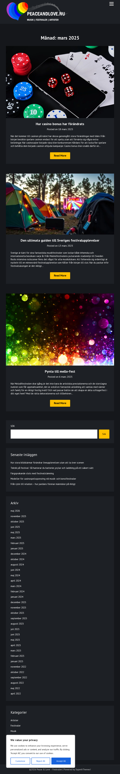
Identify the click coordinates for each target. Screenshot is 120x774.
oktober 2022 (17, 672)
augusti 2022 (17, 682)
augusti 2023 (17, 623)
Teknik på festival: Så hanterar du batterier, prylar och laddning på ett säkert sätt (52, 467)
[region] (40, 751)
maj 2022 (15, 688)
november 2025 (18, 516)
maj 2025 (15, 532)
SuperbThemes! (83, 769)
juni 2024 (15, 569)
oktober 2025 (17, 521)
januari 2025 (17, 548)
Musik (13, 731)
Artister (14, 720)
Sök (13, 426)
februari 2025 (17, 543)
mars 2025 (16, 537)
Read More (60, 155)
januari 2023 (17, 661)
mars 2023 (16, 650)
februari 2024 (17, 591)
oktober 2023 (17, 612)
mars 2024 (16, 586)
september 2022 (19, 677)
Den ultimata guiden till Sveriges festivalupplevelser (60, 240)
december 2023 (18, 602)
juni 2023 (15, 634)
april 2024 (16, 580)
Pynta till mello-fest (60, 371)
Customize (20, 761)
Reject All (40, 761)
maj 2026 (15, 510)
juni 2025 (15, 526)
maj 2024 (15, 575)
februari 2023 (17, 655)
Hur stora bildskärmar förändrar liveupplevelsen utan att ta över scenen (47, 462)
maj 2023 (15, 639)
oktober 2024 (17, 559)
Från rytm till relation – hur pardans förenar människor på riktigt (43, 484)
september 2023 (19, 618)
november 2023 (18, 607)
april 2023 (16, 645)
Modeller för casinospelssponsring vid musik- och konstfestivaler (43, 478)
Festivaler (16, 725)
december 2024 (18, 553)
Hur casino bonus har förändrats (60, 124)
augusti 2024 (17, 564)
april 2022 (16, 693)
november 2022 (18, 666)
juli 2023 (15, 629)
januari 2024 (17, 596)
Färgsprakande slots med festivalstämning (32, 473)
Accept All (61, 761)
